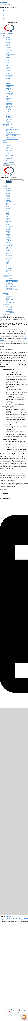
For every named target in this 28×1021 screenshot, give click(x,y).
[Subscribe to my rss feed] (3, 10)
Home (1, 317)
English (7, 165)
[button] (24, 1017)
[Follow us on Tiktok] (3, 18)
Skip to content (3, 2)
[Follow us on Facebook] (3, 11)
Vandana (3, 329)
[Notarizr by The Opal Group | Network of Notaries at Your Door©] (9, 31)
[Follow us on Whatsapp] (3, 15)
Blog (5, 317)
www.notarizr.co (3, 478)
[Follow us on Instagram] (3, 13)
